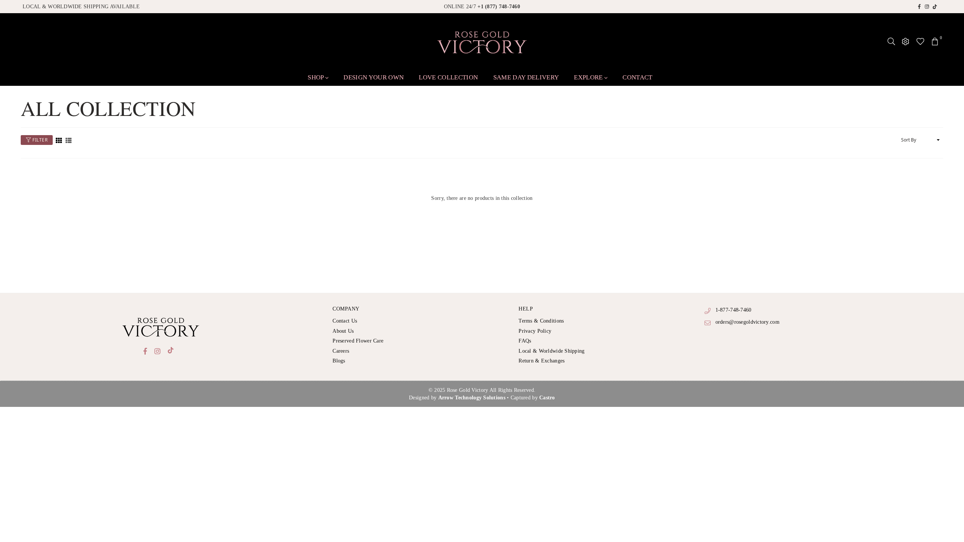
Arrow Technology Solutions (471, 397)
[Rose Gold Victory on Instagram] (927, 6)
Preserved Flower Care (358, 341)
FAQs (525, 341)
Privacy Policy (535, 331)
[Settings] (905, 41)
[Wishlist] (920, 41)
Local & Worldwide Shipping (551, 351)
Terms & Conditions (541, 321)
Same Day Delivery (526, 77)
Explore (589, 77)
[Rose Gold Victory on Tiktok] (935, 6)
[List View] (68, 140)
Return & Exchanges (541, 361)
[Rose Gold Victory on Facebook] (919, 6)
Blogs (339, 361)
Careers (341, 351)
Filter (39, 140)
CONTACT (637, 77)
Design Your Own (373, 77)
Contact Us (345, 321)
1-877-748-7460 (733, 310)
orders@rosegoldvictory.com (747, 322)
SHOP (316, 77)
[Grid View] (59, 140)
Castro (547, 397)
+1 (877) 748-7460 (498, 6)
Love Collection (448, 77)
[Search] (891, 41)
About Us (343, 331)
